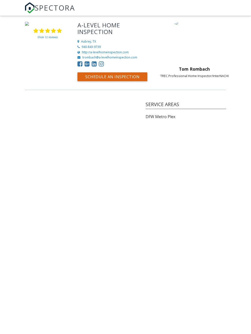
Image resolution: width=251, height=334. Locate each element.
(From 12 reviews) (48, 37)
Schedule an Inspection (112, 76)
